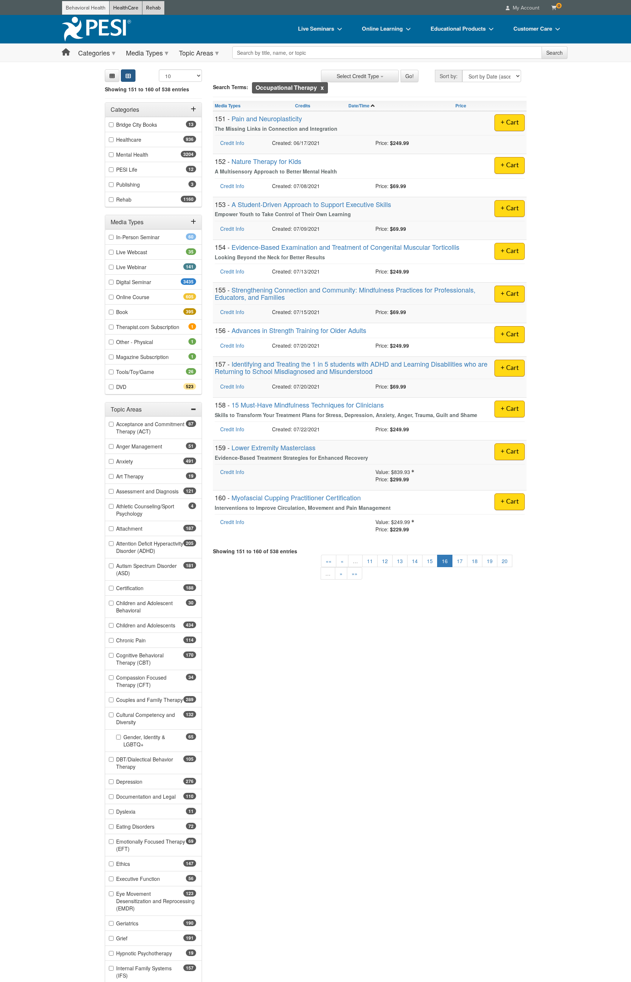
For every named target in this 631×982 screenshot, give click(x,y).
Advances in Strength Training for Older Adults (299, 330)
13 (400, 561)
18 (475, 561)
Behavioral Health (86, 8)
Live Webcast (143, 251)
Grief (134, 938)
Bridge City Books (148, 124)
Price (460, 105)
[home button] (66, 52)
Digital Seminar (148, 281)
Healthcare (141, 139)
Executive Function (149, 878)
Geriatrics (140, 923)
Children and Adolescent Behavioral (144, 606)
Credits (302, 105)
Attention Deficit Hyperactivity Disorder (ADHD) (149, 547)
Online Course (145, 296)
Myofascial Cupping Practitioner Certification (296, 497)
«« (329, 561)
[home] (96, 29)
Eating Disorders (146, 826)
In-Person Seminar (149, 236)
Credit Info (232, 142)
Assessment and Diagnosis (156, 491)
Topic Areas (196, 52)
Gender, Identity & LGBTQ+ (145, 740)
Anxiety (137, 461)
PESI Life (138, 169)
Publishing (138, 184)
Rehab (153, 8)
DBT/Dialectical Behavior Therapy (144, 763)
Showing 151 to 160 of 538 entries (147, 89)
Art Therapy (141, 476)
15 (430, 561)
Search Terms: (230, 87)
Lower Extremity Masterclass (274, 447)
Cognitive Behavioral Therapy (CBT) (146, 659)
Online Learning (382, 28)
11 (370, 561)
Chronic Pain (144, 640)
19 (490, 561)
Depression (142, 781)
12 (385, 561)
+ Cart (510, 122)
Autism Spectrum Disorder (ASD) (146, 569)
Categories (94, 52)
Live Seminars (316, 28)
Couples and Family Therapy (156, 699)
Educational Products (458, 28)
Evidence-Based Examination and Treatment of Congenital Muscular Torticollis (345, 247)
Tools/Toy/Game (146, 371)
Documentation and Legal (156, 796)
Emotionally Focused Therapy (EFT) (150, 845)
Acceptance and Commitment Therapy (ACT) (150, 427)
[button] (112, 75)
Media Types (144, 52)
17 (460, 561)
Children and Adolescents (156, 625)
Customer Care (532, 28)
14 (415, 561)
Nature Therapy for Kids (266, 161)
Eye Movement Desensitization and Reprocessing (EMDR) (155, 901)
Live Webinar (144, 266)
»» (354, 573)
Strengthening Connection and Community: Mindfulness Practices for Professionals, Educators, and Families (345, 293)
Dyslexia (137, 811)
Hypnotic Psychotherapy (155, 953)
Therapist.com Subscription (156, 326)
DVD (134, 386)
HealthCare (125, 8)
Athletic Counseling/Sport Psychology (145, 510)
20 (505, 561)
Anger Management (150, 446)
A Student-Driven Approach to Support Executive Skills (311, 204)
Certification (142, 588)
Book (135, 311)
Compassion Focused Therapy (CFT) (145, 681)
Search (554, 52)
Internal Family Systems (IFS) (144, 971)
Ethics (136, 863)
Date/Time (359, 105)
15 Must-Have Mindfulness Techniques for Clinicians (308, 404)
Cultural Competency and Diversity (145, 718)
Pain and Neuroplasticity (267, 118)
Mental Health (146, 154)
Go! (409, 76)
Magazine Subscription (152, 356)
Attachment (142, 528)
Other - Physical (144, 341)
